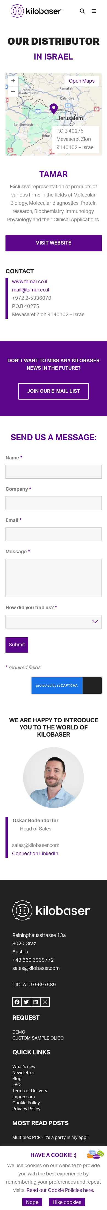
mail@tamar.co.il (30, 290)
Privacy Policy (26, 1109)
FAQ (16, 1085)
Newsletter (23, 1073)
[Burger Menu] (93, 11)
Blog (17, 1079)
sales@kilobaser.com (36, 968)
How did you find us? (31, 607)
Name (13, 458)
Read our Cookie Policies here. (60, 1190)
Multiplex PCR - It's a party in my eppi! (50, 1137)
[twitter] (26, 1002)
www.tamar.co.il (29, 281)
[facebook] (17, 1002)
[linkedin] (35, 1002)
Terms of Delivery (29, 1091)
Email (13, 520)
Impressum (23, 1097)
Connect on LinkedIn (35, 853)
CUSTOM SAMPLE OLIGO (38, 1038)
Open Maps (82, 81)
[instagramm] (45, 1002)
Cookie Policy (26, 1103)
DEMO (18, 1032)
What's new (23, 1067)
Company (18, 489)
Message (17, 551)
